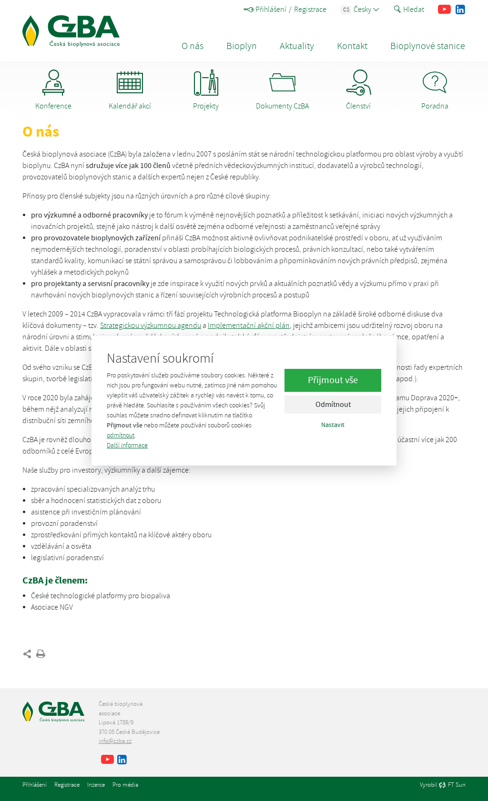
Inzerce (96, 785)
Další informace (127, 445)
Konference (53, 106)
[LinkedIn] (460, 9)
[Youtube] (444, 9)
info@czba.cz (115, 741)
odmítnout (120, 435)
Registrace (310, 9)
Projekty (206, 106)
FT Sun (457, 785)
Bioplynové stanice (427, 46)
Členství (358, 106)
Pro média (125, 785)
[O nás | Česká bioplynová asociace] (71, 31)
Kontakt (352, 46)
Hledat (413, 9)
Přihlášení (270, 9)
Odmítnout (333, 404)
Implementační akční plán (249, 325)
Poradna (434, 106)
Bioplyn (241, 46)
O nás (192, 46)
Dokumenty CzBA (282, 106)
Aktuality (297, 46)
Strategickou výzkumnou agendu (150, 325)
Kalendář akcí (130, 106)
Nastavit (333, 424)
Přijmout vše (333, 380)
